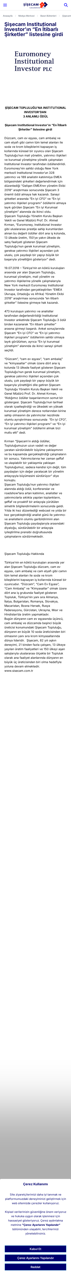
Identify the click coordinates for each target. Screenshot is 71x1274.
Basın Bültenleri (48, 15)
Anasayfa (8, 15)
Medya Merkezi (26, 15)
